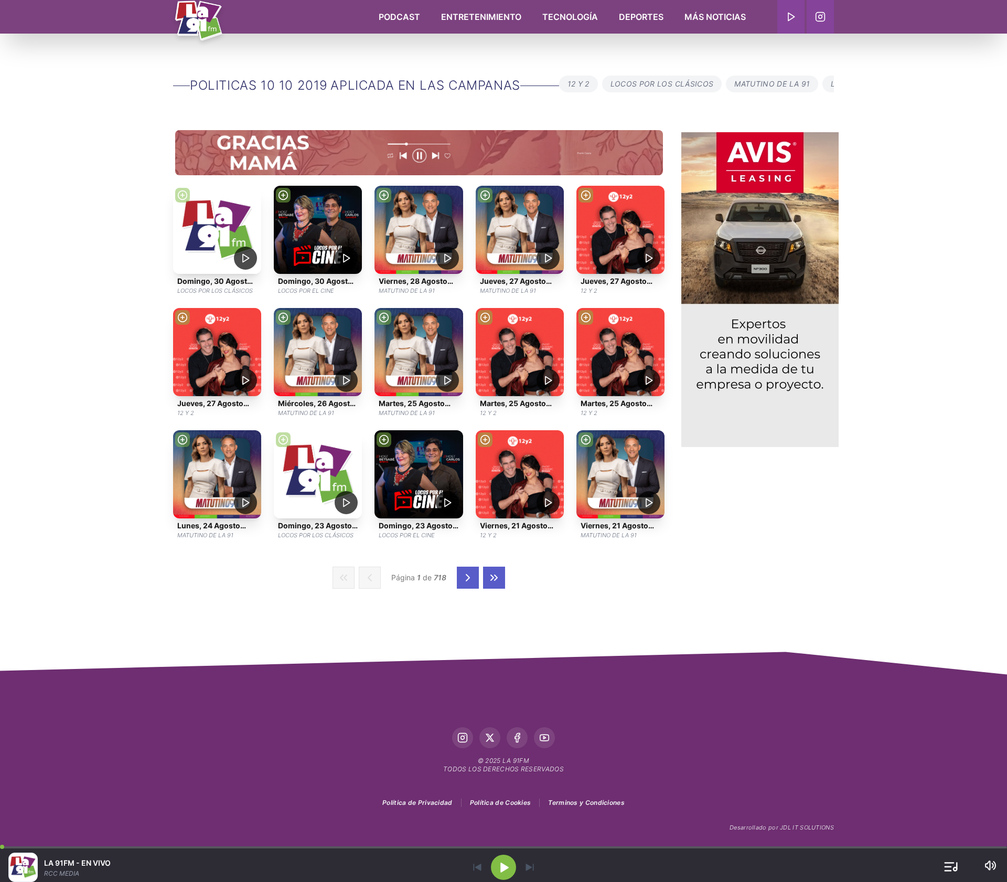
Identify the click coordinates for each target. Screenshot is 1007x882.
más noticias (715, 17)
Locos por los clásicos (662, 83)
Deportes (641, 17)
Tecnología (570, 17)
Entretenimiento (481, 17)
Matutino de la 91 (772, 83)
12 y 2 (578, 83)
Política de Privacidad (417, 802)
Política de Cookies (500, 802)
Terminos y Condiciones (586, 802)
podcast (399, 17)
